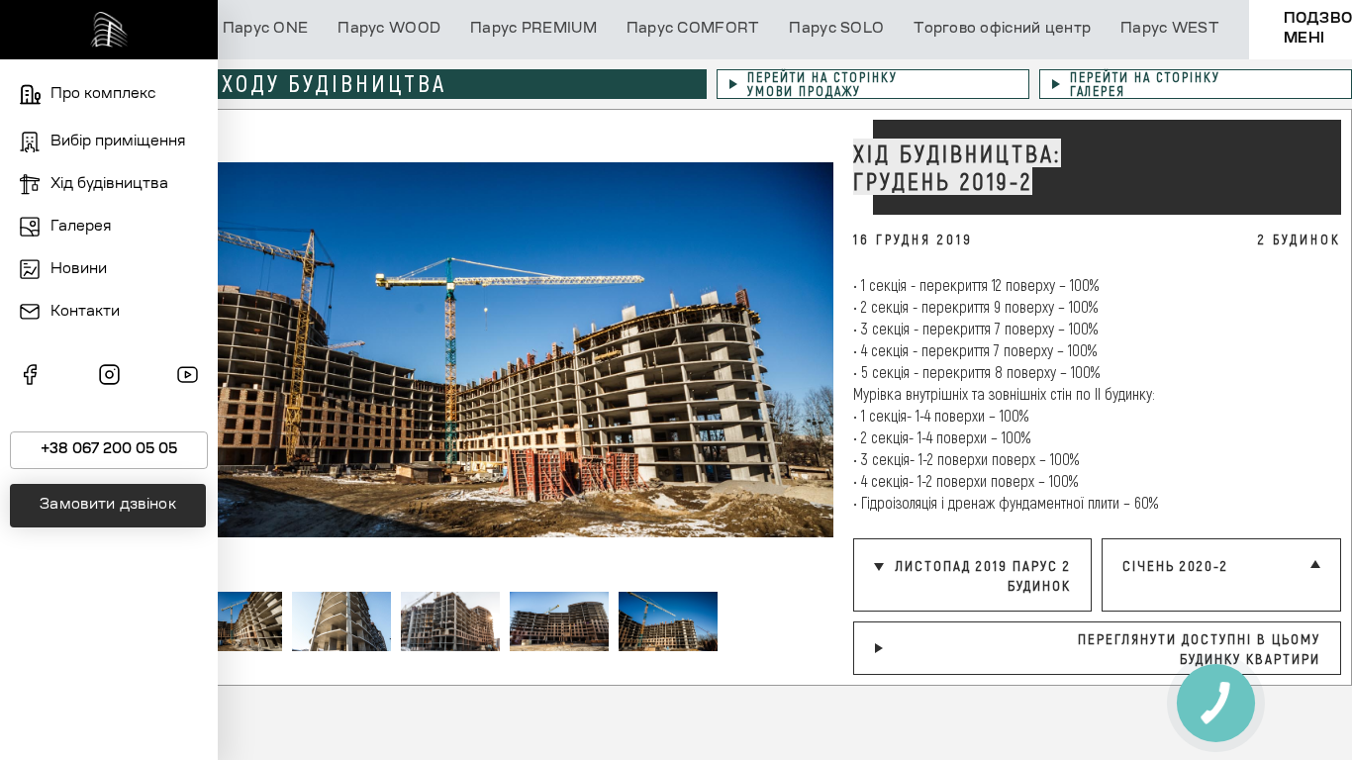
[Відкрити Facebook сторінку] (30, 378)
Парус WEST (1169, 30)
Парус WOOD (389, 30)
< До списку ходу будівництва (255, 83)
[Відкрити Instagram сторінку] (109, 378)
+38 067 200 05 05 (109, 450)
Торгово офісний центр (1002, 30)
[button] (803, 349)
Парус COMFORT (693, 30)
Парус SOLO (836, 30)
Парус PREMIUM (533, 30)
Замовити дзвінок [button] (108, 506)
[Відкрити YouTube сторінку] (187, 378)
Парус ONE (266, 30)
